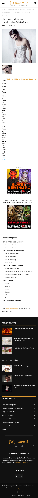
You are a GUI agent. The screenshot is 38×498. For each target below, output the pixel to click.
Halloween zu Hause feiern (13, 251)
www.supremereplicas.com (9, 492)
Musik (7, 298)
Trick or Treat (9, 262)
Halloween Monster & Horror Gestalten (17, 274)
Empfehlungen (8, 280)
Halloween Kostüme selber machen (16, 248)
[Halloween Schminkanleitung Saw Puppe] (7, 388)
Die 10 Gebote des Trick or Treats (24, 348)
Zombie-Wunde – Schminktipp (23, 375)
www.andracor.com (7, 490)
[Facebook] (17, 476)
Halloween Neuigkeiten (12, 301)
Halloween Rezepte (11, 260)
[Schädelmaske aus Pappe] (7, 368)
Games (7, 292)
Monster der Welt (10, 277)
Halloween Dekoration (12, 254)
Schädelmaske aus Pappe (22, 366)
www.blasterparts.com (20, 490)
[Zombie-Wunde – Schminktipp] (7, 378)
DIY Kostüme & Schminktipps (13, 242)
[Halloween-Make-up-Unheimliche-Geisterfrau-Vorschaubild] (19, 62)
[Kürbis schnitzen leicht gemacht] (7, 331)
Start (3, 9)
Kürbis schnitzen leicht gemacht (24, 328)
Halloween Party (10, 257)
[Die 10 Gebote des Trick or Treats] (7, 350)
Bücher (7, 283)
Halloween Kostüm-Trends (13, 245)
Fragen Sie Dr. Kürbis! (12, 268)
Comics (7, 286)
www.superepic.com (19, 488)
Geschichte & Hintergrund (13, 265)
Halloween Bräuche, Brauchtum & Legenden (19, 271)
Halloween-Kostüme (21, 462)
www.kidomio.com (23, 492)
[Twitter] (21, 476)
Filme (7, 289)
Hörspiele (8, 295)
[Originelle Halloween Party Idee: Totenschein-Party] (7, 341)
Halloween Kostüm (12, 309)
